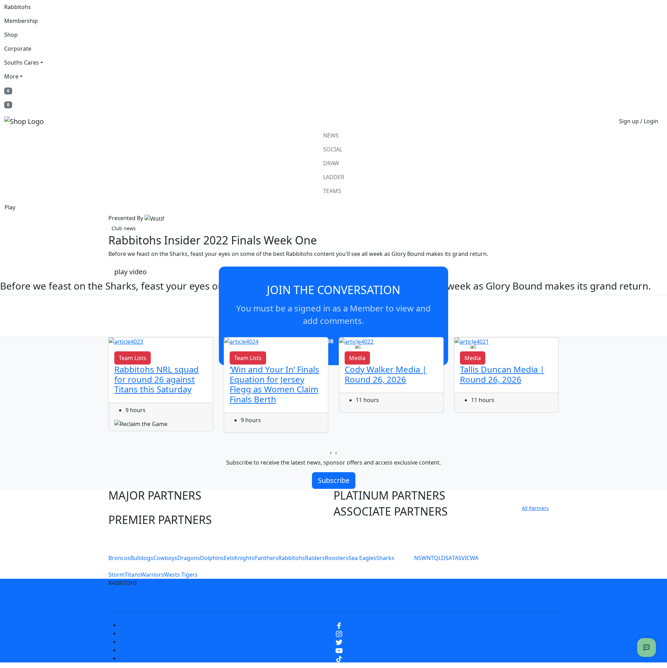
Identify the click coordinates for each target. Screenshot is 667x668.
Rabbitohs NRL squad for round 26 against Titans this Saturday (156, 379)
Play (10, 207)
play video (130, 271)
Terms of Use (197, 599)
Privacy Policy (244, 599)
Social (332, 149)
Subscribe (333, 480)
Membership (21, 21)
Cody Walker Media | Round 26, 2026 (386, 374)
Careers (283, 599)
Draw (331, 163)
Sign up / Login (638, 121)
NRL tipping (440, 599)
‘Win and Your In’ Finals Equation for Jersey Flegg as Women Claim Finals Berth (274, 384)
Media (357, 358)
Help (310, 599)
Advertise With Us (391, 599)
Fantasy (477, 599)
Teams (332, 191)
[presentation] (331, 452)
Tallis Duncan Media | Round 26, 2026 (502, 374)
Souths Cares (21, 62)
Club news (124, 228)
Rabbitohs (17, 7)
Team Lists (132, 358)
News (331, 135)
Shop (11, 35)
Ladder (333, 177)
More (11, 76)
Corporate (17, 48)
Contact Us (342, 599)
